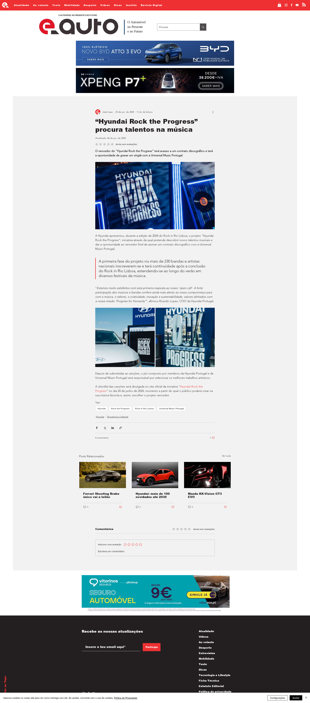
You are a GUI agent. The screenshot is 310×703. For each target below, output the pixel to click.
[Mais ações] (213, 112)
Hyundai (101, 408)
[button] (279, 4)
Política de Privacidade (125, 697)
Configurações (277, 697)
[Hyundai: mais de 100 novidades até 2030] (155, 475)
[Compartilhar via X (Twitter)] (104, 427)
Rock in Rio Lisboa (144, 408)
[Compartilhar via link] (120, 427)
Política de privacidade (212, 691)
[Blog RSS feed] (304, 5)
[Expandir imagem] (125, 337)
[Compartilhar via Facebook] (96, 427)
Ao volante (206, 642)
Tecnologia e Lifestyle (117, 416)
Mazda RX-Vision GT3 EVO (205, 495)
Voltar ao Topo (5, 687)
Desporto (205, 647)
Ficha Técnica (209, 680)
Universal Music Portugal (171, 408)
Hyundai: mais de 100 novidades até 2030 (153, 495)
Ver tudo (226, 455)
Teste (203, 664)
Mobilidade (206, 658)
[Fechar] (306, 697)
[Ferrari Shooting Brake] (102, 475)
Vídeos (203, 636)
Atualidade (206, 631)
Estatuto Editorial (211, 686)
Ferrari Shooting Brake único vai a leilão (101, 495)
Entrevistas (207, 653)
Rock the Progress (120, 408)
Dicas (203, 669)
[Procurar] (203, 27)
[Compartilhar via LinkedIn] (112, 427)
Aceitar (296, 697)
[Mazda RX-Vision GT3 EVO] (207, 475)
